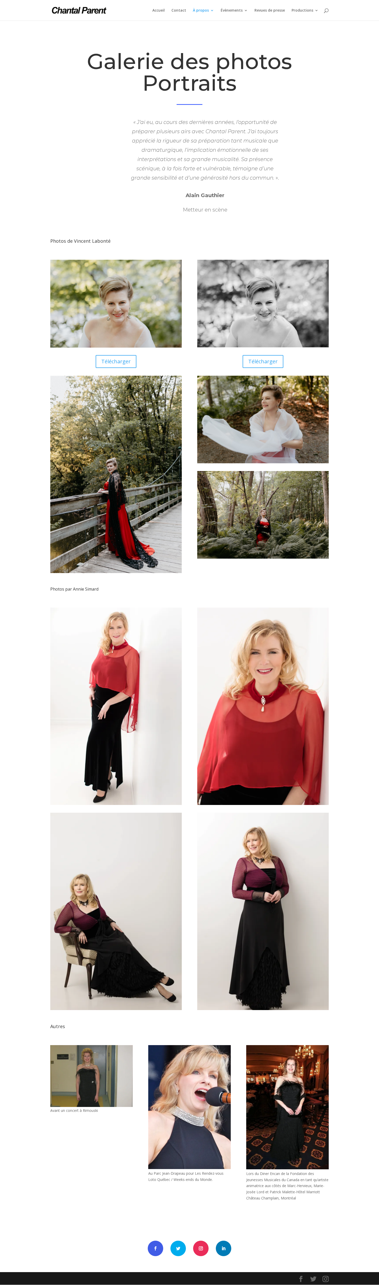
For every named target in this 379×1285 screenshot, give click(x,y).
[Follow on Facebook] (155, 1248)
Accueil (158, 11)
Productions (302, 11)
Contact (178, 11)
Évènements (232, 11)
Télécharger (116, 361)
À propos (201, 11)
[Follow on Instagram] (201, 1248)
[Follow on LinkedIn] (223, 1248)
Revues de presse (269, 11)
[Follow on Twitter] (178, 1248)
